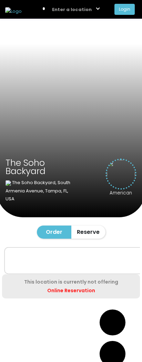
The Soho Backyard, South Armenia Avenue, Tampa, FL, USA (38, 190)
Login (124, 9)
